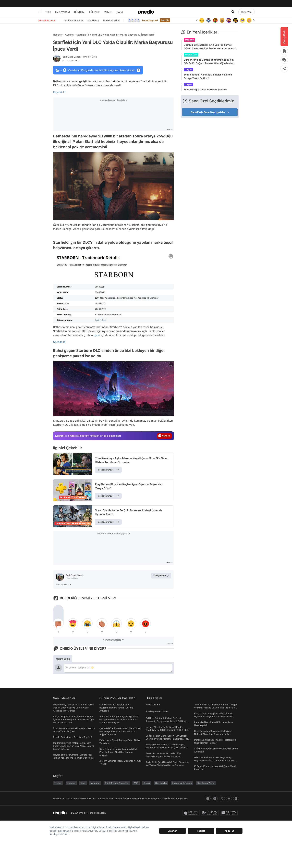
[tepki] (58, 623)
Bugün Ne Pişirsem (182, 783)
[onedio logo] (146, 12)
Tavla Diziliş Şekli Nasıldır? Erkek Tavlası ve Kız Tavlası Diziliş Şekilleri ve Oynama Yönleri (167, 765)
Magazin (189, 39)
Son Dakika (161, 783)
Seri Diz (165, 20)
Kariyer (135, 798)
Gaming (69, 34)
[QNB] (208, 20)
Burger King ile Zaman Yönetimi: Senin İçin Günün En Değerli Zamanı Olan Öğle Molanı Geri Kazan (209, 61)
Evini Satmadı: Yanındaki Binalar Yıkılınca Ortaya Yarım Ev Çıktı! (208, 76)
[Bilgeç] (222, 20)
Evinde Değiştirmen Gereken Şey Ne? (205, 89)
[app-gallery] (229, 813)
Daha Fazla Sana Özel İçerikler (208, 112)
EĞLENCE (94, 11)
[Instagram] (208, 798)
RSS (186, 798)
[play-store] (210, 813)
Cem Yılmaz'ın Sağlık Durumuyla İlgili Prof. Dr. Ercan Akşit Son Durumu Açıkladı (118, 752)
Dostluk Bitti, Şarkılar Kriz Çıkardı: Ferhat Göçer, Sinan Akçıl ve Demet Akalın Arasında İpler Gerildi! (210, 46)
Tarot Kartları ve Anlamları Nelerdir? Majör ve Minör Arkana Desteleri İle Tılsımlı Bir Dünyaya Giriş (215, 707)
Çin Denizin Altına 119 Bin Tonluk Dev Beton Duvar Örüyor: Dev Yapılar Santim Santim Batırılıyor (73, 745)
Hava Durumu (153, 704)
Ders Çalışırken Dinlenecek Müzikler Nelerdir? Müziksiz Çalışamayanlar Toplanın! (213, 734)
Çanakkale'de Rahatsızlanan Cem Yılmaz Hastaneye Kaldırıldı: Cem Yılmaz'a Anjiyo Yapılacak (120, 731)
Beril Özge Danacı (80, 56)
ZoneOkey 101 (150, 20)
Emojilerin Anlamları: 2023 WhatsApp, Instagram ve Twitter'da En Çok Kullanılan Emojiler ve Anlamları (167, 747)
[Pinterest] (236, 798)
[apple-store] (191, 813)
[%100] (201, 20)
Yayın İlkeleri (168, 798)
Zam (83, 783)
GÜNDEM (79, 11)
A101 (136, 783)
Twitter (58, 783)
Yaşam (188, 69)
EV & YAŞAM (62, 11)
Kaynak (58, 92)
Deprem (71, 783)
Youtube (95, 783)
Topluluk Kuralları (105, 798)
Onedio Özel (191, 54)
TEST (48, 11)
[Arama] (233, 12)
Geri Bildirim (72, 798)
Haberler (58, 34)
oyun (97, 335)
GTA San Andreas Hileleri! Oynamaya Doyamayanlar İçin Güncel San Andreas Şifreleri (214, 760)
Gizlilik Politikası (87, 798)
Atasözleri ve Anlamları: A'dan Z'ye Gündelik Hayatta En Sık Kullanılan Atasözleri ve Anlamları (163, 756)
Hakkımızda (59, 798)
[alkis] (249, 20)
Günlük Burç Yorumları (116, 783)
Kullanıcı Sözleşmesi (150, 798)
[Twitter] (222, 798)
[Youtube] (229, 798)
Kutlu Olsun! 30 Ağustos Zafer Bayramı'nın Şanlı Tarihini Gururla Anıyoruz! (116, 707)
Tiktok (147, 783)
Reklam (119, 798)
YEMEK (108, 11)
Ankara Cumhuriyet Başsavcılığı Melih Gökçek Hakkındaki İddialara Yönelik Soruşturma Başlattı (118, 719)
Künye (179, 798)
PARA (120, 11)
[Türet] (215, 20)
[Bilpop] (228, 20)
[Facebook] (215, 798)
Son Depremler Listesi (157, 711)
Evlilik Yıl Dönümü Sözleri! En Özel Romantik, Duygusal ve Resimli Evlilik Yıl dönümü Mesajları (166, 721)
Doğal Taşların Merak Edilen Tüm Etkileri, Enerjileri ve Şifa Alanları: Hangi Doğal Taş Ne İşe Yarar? (167, 738)
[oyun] (242, 20)
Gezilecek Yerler (206, 783)
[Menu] (39, 11)
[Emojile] (235, 20)
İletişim (127, 798)
